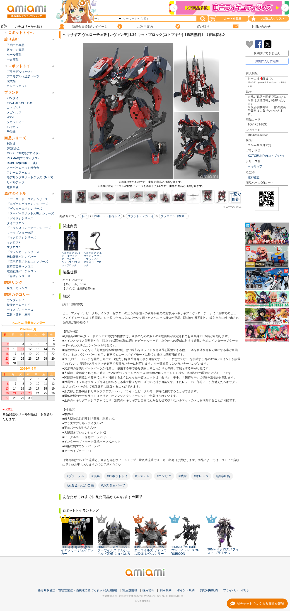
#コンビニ (164, 476)
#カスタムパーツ (113, 485)
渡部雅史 (254, 177)
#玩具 (96, 476)
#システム (142, 476)
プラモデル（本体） (174, 216)
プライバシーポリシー (238, 590)
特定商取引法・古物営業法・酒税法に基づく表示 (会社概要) (77, 590)
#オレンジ (201, 476)
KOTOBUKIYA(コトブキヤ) (266, 155)
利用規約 (166, 590)
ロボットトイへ (21, 32)
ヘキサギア (255, 166)
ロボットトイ (19, 66)
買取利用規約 (209, 590)
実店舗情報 (129, 590)
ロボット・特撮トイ (107, 216)
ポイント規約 (186, 590)
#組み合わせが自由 (80, 485)
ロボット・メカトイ (140, 216)
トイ (84, 216)
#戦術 (183, 476)
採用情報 (148, 590)
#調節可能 (223, 476)
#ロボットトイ (117, 476)
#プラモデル (75, 476)
